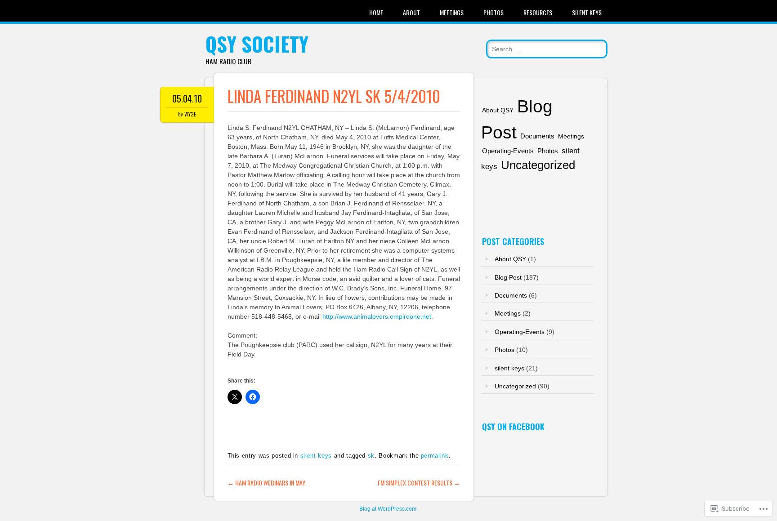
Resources (537, 12)
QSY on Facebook (513, 426)
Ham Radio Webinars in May (266, 482)
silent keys (316, 455)
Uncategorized (538, 165)
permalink (435, 455)
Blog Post (508, 277)
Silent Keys (587, 12)
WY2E (190, 114)
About (411, 12)
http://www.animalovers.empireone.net (376, 316)
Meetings (452, 12)
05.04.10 (187, 98)
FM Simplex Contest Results (419, 482)
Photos (493, 12)
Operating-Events (508, 151)
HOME (376, 12)
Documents (537, 136)
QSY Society (256, 43)
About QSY (498, 110)
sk (371, 455)
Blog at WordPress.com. (388, 509)
